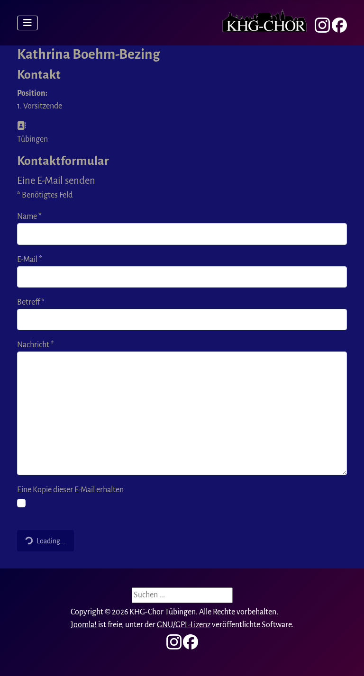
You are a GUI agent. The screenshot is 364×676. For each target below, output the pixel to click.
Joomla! (84, 625)
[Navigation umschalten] (27, 23)
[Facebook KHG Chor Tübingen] (339, 25)
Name (29, 216)
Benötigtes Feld (45, 195)
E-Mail (29, 259)
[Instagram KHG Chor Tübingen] (322, 25)
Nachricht (35, 345)
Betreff (31, 302)
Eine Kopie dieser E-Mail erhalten (70, 490)
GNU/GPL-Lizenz (183, 625)
